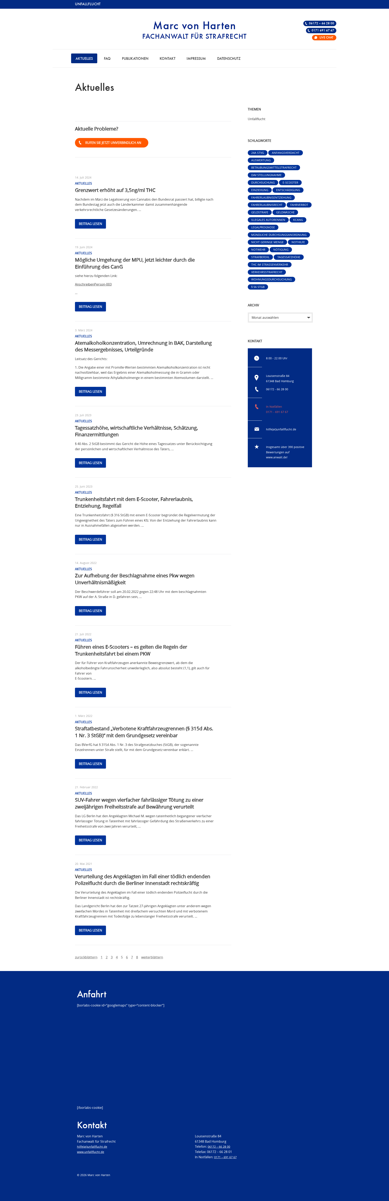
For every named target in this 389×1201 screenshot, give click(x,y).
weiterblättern (152, 957)
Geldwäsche (285, 212)
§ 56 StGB (258, 287)
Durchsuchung (263, 182)
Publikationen (135, 59)
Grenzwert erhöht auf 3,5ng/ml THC (115, 190)
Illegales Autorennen (268, 220)
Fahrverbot (299, 205)
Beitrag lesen (90, 223)
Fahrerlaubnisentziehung (271, 197)
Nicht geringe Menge (267, 242)
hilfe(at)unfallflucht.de (281, 429)
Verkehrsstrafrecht (266, 272)
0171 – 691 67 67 (225, 1157)
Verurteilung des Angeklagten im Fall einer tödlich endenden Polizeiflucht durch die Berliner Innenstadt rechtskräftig (142, 880)
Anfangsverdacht (285, 153)
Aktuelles (84, 59)
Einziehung (259, 190)
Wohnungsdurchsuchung (271, 279)
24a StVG (257, 153)
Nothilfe (298, 242)
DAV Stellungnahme (266, 175)
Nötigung (281, 249)
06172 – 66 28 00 (321, 23)
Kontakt (167, 59)
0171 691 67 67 (323, 30)
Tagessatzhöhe (288, 257)
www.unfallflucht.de (90, 1152)
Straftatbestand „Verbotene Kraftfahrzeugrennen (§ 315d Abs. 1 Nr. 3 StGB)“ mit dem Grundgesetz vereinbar (144, 732)
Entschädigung (288, 190)
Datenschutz (228, 59)
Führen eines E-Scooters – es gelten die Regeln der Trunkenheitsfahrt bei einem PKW (131, 650)
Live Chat (326, 37)
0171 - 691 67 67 (277, 412)
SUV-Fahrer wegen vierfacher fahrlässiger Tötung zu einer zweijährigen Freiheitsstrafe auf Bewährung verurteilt (139, 803)
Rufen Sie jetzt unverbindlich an (113, 142)
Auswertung (261, 160)
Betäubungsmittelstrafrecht (274, 167)
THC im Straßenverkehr (269, 264)
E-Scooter (290, 182)
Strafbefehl (260, 257)
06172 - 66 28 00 (277, 389)
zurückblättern (86, 957)
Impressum (196, 59)
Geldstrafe (259, 212)
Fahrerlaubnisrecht (266, 205)
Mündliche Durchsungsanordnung (279, 235)
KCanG (298, 220)
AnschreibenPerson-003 (93, 284)
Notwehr (258, 249)
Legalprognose (263, 227)
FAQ (107, 59)
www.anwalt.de (276, 457)
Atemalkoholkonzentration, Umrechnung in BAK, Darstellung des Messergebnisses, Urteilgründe (143, 346)
